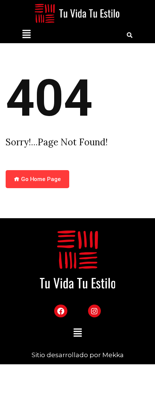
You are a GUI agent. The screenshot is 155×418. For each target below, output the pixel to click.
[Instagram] (94, 311)
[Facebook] (60, 311)
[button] (26, 35)
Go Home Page (40, 179)
